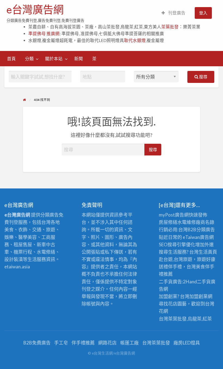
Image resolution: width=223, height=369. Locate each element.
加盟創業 (198, 296)
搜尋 (202, 76)
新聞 (78, 58)
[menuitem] (173, 13)
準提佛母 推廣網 (44, 33)
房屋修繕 (168, 222)
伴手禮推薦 (83, 343)
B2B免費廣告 (37, 343)
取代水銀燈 (135, 40)
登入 (203, 12)
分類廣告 (205, 229)
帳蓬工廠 (129, 343)
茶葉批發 (170, 26)
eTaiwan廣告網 (198, 237)
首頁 (11, 58)
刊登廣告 (176, 12)
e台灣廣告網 (35, 9)
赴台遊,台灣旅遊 (175, 259)
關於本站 (54, 58)
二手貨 (204, 281)
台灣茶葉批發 (173, 319)
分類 (29, 58)
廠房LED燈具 (187, 343)
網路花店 (107, 343)
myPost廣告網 (174, 215)
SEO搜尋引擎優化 (177, 244)
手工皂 (61, 343)
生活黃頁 (208, 252)
